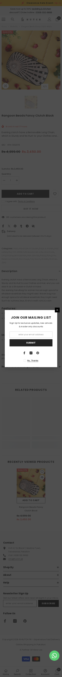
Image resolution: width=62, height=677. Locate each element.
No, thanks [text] (32, 360)
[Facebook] (24, 353)
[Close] (57, 310)
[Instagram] (31, 353)
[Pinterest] (37, 353)
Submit (31, 342)
